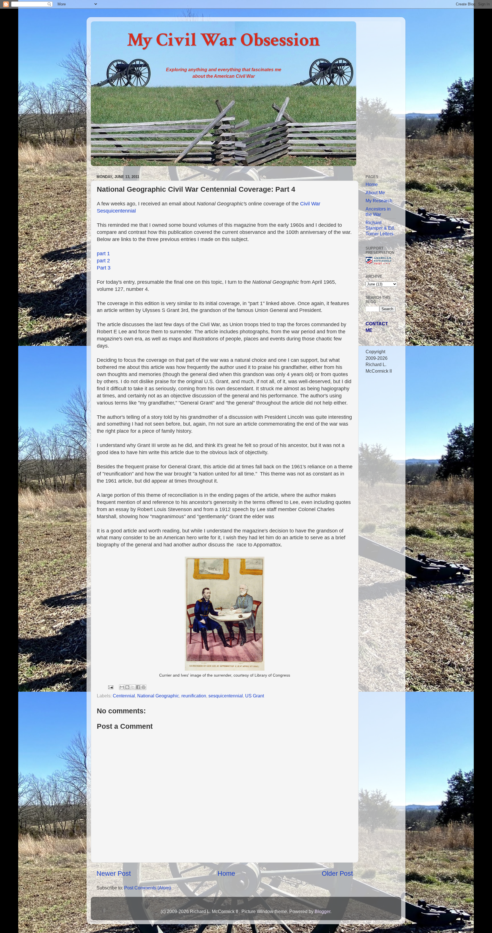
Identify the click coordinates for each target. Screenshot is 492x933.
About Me (375, 192)
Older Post (337, 873)
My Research (379, 200)
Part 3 (103, 268)
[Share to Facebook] (138, 687)
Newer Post (114, 873)
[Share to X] (133, 687)
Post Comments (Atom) (147, 887)
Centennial (124, 695)
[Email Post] (110, 686)
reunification (193, 695)
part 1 (103, 253)
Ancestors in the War (378, 211)
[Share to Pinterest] (143, 687)
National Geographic (158, 695)
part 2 (103, 261)
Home (226, 873)
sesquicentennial (225, 695)
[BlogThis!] (127, 687)
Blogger (322, 911)
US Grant (254, 695)
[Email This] (122, 687)
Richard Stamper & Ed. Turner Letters (380, 228)
